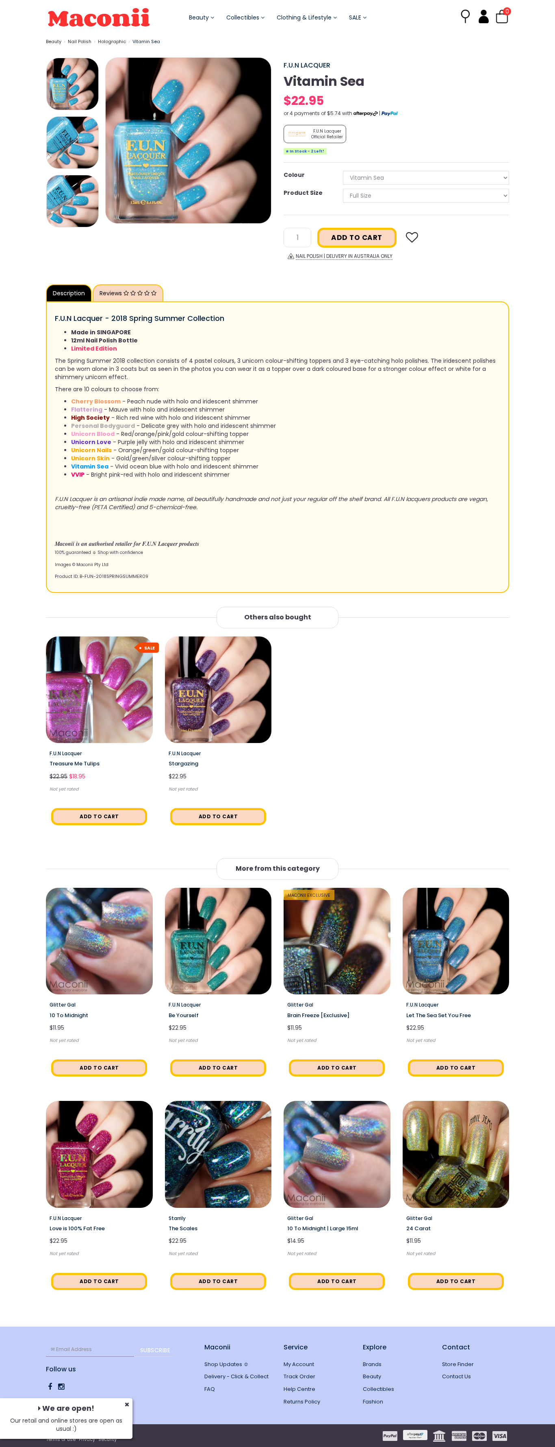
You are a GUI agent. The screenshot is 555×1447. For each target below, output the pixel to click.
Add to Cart (356, 237)
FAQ (209, 1389)
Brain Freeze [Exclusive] (318, 1015)
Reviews (112, 293)
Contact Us (456, 1376)
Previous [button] (115, 141)
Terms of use (61, 1439)
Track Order (299, 1376)
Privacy (87, 1439)
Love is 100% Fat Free (77, 1228)
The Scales (183, 1228)
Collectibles (243, 17)
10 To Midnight (69, 1015)
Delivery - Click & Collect (236, 1376)
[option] (188, 140)
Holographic (112, 41)
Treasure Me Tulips (75, 763)
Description (69, 293)
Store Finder (458, 1364)
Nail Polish (79, 41)
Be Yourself (184, 1015)
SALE (356, 17)
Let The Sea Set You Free (438, 1015)
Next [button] (261, 141)
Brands (372, 1364)
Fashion (373, 1402)
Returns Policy (302, 1402)
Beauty (199, 17)
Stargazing (183, 763)
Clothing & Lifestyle (305, 17)
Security (107, 1439)
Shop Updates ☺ (226, 1364)
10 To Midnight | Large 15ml (322, 1228)
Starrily (177, 1218)
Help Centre (299, 1389)
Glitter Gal (63, 1004)
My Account (299, 1364)
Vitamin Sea (146, 41)
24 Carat (418, 1228)
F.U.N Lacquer (307, 65)
